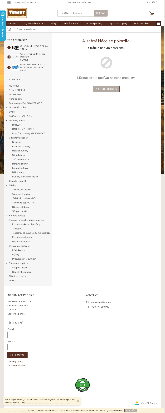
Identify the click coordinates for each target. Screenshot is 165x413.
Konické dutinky (20, 168)
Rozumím (130, 410)
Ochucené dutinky (21, 146)
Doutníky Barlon (17, 120)
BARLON (16, 124)
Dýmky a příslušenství (20, 246)
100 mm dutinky (20, 159)
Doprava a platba (15, 313)
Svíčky (12, 111)
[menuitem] (12, 23)
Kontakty (11, 309)
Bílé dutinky (18, 172)
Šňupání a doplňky (18, 263)
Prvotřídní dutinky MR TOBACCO (28, 133)
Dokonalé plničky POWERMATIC (25, 103)
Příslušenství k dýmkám (24, 258)
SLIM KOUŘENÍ (17, 90)
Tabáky (12, 185)
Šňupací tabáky (19, 211)
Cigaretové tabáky (21, 194)
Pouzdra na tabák (21, 241)
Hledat (100, 13)
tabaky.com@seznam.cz (102, 302)
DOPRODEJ (15, 94)
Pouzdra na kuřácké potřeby (26, 224)
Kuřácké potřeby (17, 215)
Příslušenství (18, 250)
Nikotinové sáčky (17, 276)
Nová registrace (15, 361)
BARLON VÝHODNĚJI (23, 129)
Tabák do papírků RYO (24, 202)
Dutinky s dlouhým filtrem (25, 176)
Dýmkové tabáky (20, 207)
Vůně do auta (16, 98)
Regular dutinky (20, 150)
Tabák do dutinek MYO (24, 198)
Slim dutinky (18, 155)
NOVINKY (14, 85)
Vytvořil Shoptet (149, 403)
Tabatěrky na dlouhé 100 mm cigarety (31, 232)
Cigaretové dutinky (18, 137)
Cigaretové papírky (18, 181)
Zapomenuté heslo (16, 365)
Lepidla (12, 280)
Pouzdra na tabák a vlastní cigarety (26, 220)
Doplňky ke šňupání (22, 272)
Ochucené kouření (18, 107)
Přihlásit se (17, 355)
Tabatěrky (17, 228)
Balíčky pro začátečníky (20, 116)
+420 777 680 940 (100, 306)
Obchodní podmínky (17, 305)
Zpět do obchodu (106, 89)
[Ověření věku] (82, 384)
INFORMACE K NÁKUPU (79, 2)
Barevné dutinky (20, 163)
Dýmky (15, 254)
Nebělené (17, 142)
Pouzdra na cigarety (22, 237)
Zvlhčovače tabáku (21, 189)
